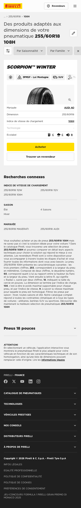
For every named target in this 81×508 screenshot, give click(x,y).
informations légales (53, 359)
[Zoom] (69, 99)
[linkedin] (30, 381)
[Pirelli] (16, 6)
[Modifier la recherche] (73, 33)
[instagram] (38, 381)
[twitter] (14, 381)
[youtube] (22, 381)
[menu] (75, 6)
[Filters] (8, 51)
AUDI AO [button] (69, 107)
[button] (71, 121)
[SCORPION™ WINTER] (40, 94)
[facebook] (6, 381)
